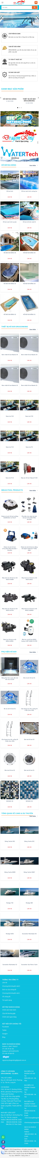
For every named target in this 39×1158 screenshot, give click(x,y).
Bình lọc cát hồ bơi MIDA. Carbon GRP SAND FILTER (29, 640)
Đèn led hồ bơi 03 (29, 739)
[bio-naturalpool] (19, 119)
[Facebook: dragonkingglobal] (3, 1142)
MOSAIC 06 (9, 801)
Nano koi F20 (29, 416)
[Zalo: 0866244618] (3, 1152)
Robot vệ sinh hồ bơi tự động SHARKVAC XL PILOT (9, 517)
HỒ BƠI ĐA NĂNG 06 (10, 252)
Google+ (5, 1033)
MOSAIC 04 (29, 801)
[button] (37, 18)
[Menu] (2, 2)
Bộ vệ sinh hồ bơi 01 (29, 678)
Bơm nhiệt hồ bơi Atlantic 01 (29, 385)
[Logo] (19, 2)
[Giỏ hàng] (36, 2)
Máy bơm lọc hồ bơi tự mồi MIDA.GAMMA (29, 609)
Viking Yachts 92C (29, 841)
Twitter (4, 1030)
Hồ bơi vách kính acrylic (10, 222)
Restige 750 (9, 903)
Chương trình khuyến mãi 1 (11, 993)
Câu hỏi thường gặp (8, 1013)
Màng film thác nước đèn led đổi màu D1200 (10, 678)
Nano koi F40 (10, 416)
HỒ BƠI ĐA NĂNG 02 (10, 314)
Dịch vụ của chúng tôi (9, 989)
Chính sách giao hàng (9, 1017)
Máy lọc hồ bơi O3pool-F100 (29, 478)
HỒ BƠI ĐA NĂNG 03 (29, 283)
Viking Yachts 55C (10, 841)
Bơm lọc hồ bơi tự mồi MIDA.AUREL (9, 640)
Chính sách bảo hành (9, 1010)
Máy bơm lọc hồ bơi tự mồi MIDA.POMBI (10, 578)
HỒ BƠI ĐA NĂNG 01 (29, 314)
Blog (3, 1037)
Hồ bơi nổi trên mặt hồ (29, 222)
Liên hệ (4, 982)
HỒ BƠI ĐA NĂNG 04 (10, 283)
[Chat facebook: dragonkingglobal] (3, 1147)
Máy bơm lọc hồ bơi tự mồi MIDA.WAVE (29, 578)
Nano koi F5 (29, 447)
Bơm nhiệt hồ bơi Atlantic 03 (29, 354)
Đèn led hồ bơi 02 (10, 770)
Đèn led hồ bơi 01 (29, 770)
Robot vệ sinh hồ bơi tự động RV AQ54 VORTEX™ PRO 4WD (29, 548)
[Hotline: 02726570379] (3, 1137)
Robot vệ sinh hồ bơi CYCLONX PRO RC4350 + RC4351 (9, 548)
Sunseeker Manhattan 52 (10, 964)
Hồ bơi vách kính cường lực (29, 191)
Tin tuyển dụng (7, 1000)
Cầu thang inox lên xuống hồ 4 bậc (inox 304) (29, 709)
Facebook (5, 1026)
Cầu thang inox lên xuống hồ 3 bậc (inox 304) (10, 740)
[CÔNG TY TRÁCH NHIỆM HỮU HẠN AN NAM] (19, 153)
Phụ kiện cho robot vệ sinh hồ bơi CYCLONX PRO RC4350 (29, 518)
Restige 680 (29, 903)
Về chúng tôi (6, 996)
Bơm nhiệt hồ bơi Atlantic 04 (10, 354)
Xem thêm (32, 165)
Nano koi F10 (10, 447)
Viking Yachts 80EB (9, 872)
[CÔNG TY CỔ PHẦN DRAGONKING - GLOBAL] (19, 136)
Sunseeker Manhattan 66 (29, 933)
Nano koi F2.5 (10, 478)
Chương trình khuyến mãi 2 (11, 986)
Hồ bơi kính (9, 191)
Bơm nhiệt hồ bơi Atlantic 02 (10, 385)
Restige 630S (10, 933)
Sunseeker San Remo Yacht (29, 964)
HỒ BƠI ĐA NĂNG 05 (29, 252)
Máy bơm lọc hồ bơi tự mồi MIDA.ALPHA (10, 609)
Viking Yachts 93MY (29, 872)
